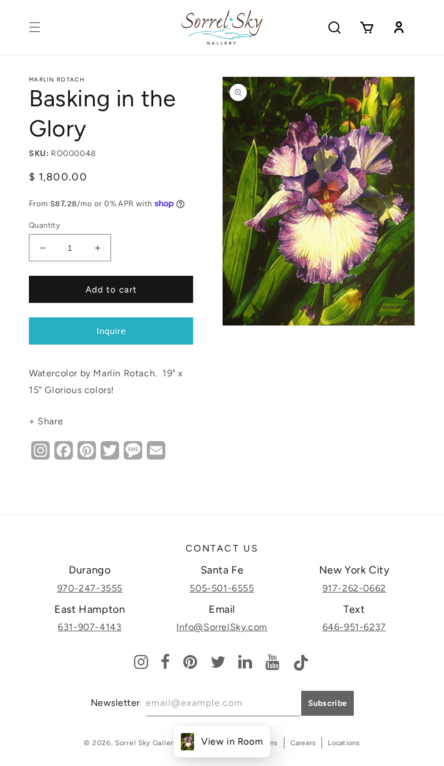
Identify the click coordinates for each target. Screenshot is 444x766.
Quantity (44, 225)
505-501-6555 (222, 588)
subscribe (327, 703)
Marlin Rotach (57, 79)
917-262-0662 (354, 588)
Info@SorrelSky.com (222, 626)
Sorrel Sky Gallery (146, 743)
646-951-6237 (354, 626)
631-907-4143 (89, 626)
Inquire (111, 331)
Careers (303, 743)
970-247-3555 (90, 588)
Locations (344, 743)
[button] (34, 27)
